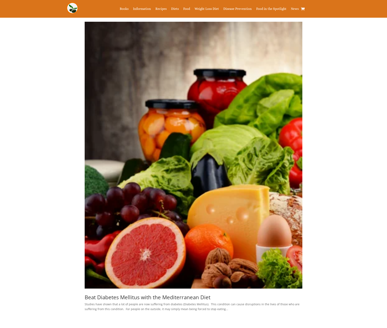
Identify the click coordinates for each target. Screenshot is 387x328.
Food (186, 9)
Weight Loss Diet (207, 9)
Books (124, 9)
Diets (175, 9)
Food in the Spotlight (271, 9)
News (295, 9)
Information (142, 9)
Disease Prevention (237, 9)
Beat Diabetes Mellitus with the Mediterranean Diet (147, 297)
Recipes (161, 9)
